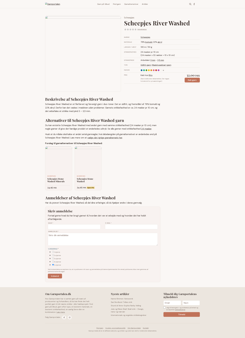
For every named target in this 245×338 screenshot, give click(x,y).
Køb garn (192, 80)
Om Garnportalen (134, 328)
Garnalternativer (131, 4)
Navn (50, 223)
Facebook (194, 4)
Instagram (198, 4)
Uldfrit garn (146, 65)
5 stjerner (57, 265)
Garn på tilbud (103, 4)
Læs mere (61, 312)
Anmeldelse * (53, 231)
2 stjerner (57, 255)
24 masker (146, 128)
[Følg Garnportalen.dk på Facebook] (64, 317)
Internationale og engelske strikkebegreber (128, 315)
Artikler (145, 4)
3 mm (152, 60)
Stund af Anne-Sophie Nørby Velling (126, 305)
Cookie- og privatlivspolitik (115, 328)
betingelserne (180, 310)
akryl (160, 42)
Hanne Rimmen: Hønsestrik (122, 299)
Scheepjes (129, 17)
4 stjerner (57, 262)
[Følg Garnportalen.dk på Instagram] (70, 317)
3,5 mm (160, 60)
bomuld (148, 42)
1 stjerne (57, 252)
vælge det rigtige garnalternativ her (104, 137)
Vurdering (53, 249)
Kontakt (146, 328)
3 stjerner (57, 259)
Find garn (117, 4)
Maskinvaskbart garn (161, 65)
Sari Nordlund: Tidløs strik (121, 302)
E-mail (108, 223)
